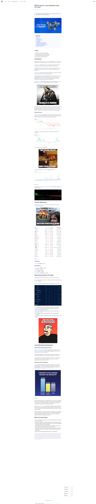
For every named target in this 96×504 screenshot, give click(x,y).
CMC (38, 184)
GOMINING (36, 205)
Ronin (39, 81)
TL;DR (37, 37)
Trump (43, 169)
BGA (37, 398)
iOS (55, 357)
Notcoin (36, 271)
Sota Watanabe (36, 72)
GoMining (36, 263)
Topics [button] (8, 1)
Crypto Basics (36, 4)
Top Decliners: (38, 41)
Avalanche (52, 82)
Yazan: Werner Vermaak (37, 9)
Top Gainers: (38, 40)
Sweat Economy (37, 308)
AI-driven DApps (42, 366)
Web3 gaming (43, 78)
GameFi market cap (39, 114)
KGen (36, 315)
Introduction (38, 38)
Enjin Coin (36, 270)
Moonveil (36, 313)
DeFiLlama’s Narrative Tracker (43, 186)
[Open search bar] (93, 1)
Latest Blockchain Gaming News (41, 43)
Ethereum (38, 64)
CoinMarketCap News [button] (14, 1)
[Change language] (94, 1)
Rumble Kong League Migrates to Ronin (42, 44)
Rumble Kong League (40, 82)
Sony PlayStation (57, 61)
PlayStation (47, 69)
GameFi (47, 62)
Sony (35, 64)
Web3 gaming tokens (41, 204)
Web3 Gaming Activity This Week (41, 42)
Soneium (46, 61)
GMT (36, 269)
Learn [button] (5, 1)
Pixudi (36, 307)
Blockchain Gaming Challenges (40, 45)
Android (58, 357)
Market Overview (38, 39)
